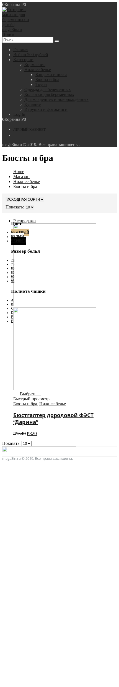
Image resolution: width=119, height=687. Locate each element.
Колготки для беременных (49, 94)
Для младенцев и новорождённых (56, 99)
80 (12, 268)
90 (12, 277)
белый (17, 237)
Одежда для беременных (47, 89)
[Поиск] (57, 41)
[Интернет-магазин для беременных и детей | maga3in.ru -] (17, 29)
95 (12, 281)
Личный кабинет (29, 129)
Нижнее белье (37, 69)
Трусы (41, 84)
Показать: (12, 443)
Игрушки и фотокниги (46, 109)
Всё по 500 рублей (30, 54)
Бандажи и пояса (51, 74)
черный (18, 241)
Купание (32, 104)
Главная (20, 49)
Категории (23, 59)
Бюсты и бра (47, 79)
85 (12, 273)
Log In (19, 114)
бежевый (20, 232)
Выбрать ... (30, 393)
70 (12, 260)
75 (12, 264)
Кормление (34, 64)
